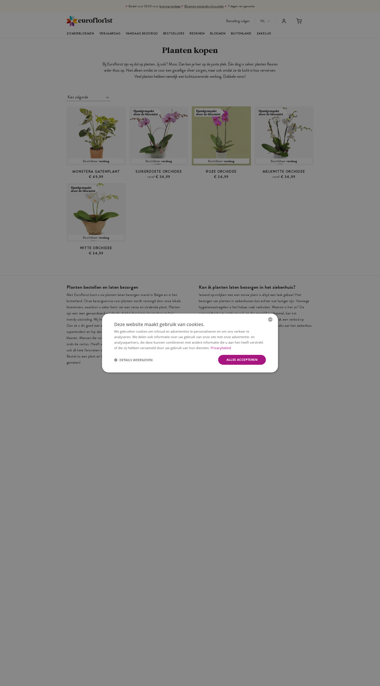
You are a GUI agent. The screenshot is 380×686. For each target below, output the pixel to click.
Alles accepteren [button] (242, 360)
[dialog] (190, 343)
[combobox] (270, 319)
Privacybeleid (221, 348)
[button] (133, 360)
